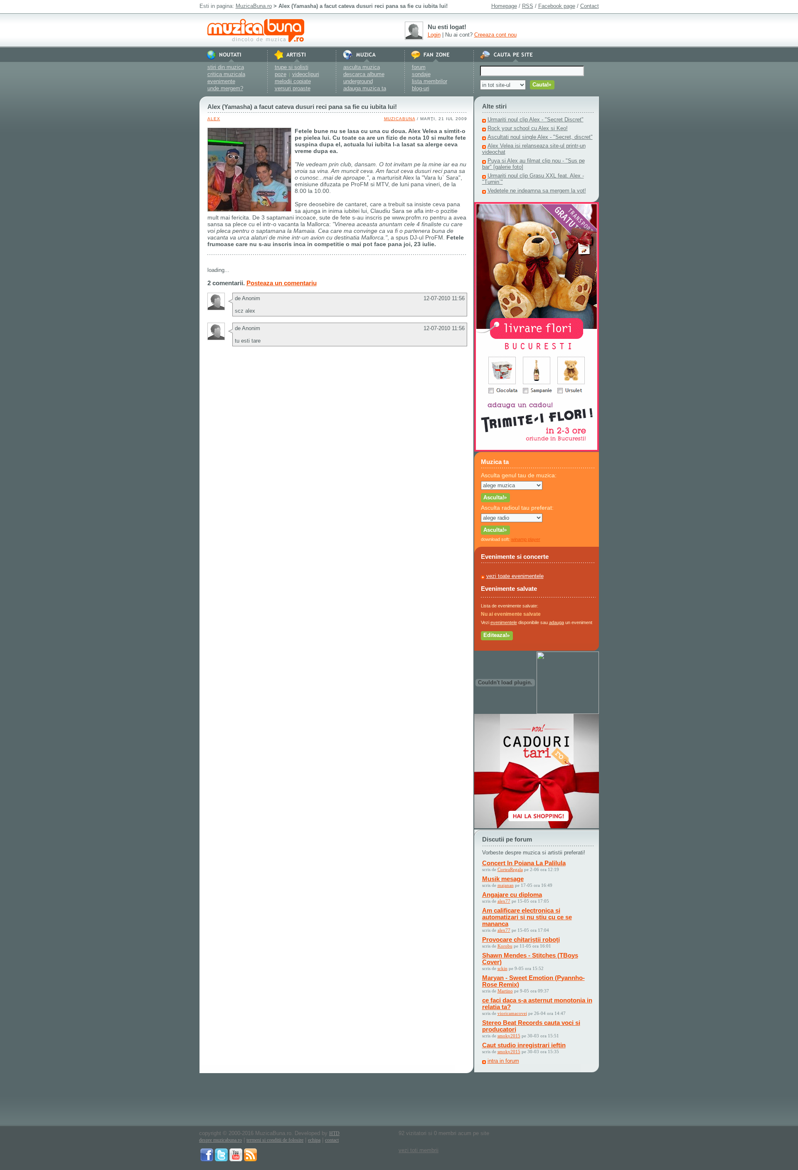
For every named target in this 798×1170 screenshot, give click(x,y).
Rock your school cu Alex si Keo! (528, 128)
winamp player (525, 539)
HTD (334, 1133)
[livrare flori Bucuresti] (536, 450)
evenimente (221, 81)
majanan (506, 885)
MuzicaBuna (399, 118)
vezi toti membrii (418, 1150)
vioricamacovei (512, 1013)
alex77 (504, 900)
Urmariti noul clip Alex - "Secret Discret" (536, 119)
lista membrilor (429, 81)
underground (358, 81)
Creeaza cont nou (495, 35)
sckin (502, 968)
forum (419, 67)
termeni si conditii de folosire (274, 1140)
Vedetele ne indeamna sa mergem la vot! (537, 191)
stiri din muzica (225, 67)
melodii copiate (293, 81)
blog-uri (420, 88)
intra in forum (503, 1061)
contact (332, 1140)
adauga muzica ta (364, 88)
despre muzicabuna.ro (220, 1140)
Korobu (505, 945)
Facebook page (556, 6)
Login (434, 35)
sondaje (421, 74)
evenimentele (503, 622)
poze (280, 74)
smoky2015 (509, 1035)
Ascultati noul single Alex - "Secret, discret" (540, 137)
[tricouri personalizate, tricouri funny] (568, 712)
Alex (213, 118)
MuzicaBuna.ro (254, 6)
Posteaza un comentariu (281, 282)
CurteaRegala (510, 869)
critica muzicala (226, 74)
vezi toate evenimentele (515, 576)
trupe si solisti (291, 67)
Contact (589, 6)
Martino (505, 990)
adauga (556, 622)
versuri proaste (292, 88)
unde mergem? (225, 88)
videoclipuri (305, 74)
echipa (314, 1140)
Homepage (504, 6)
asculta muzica (361, 67)
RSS (527, 6)
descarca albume (363, 74)
